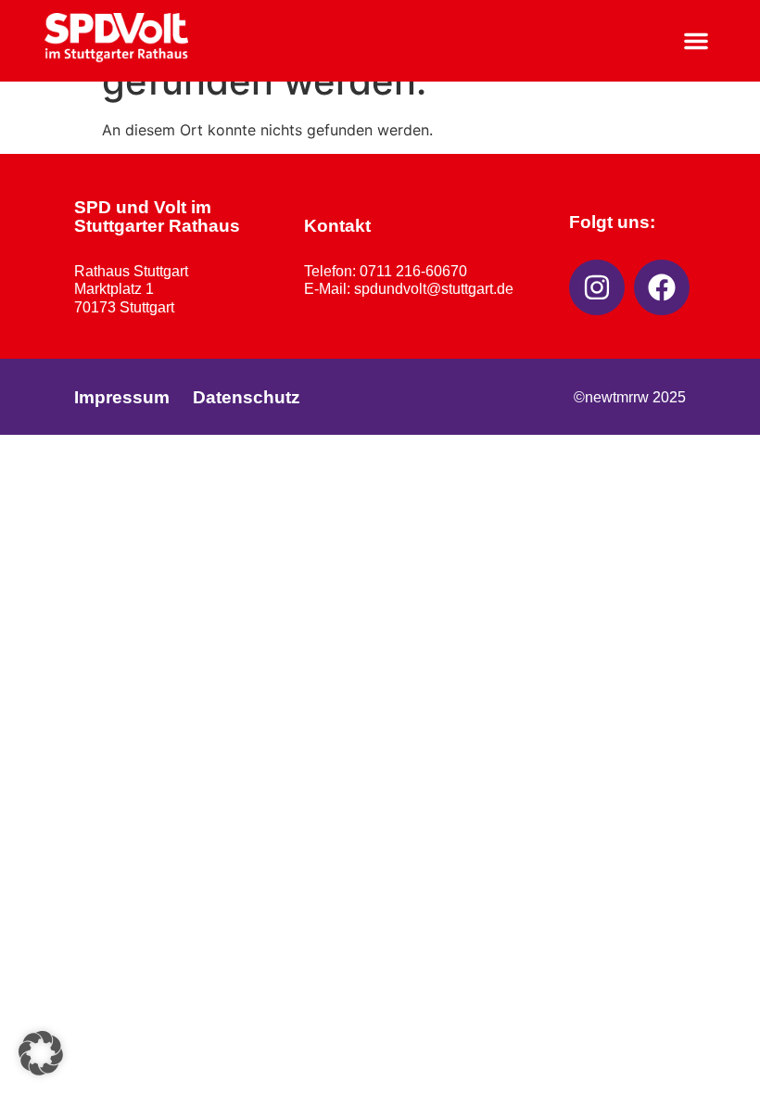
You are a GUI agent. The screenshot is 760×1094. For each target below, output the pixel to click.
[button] (696, 40)
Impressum (122, 397)
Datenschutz (246, 397)
